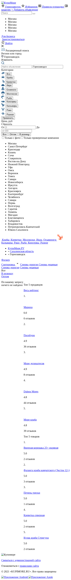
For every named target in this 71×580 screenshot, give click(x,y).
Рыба (23, 242)
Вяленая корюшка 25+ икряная (41, 447)
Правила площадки (53, 6)
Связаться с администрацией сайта (21, 560)
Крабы (5, 239)
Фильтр (5, 259)
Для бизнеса (8, 36)
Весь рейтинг (31, 290)
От (3, 127)
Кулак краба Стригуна (36, 537)
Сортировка (8, 264)
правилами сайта (29, 565)
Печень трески (32, 492)
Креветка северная (34, 515)
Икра (39, 239)
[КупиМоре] (8, 2)
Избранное (31, 6)
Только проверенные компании (41, 137)
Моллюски (29, 239)
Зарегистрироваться (13, 39)
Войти (9, 43)
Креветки (16, 239)
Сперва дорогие (29, 264)
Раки (16, 242)
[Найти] (34, 13)
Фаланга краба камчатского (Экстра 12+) (47, 470)
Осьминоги (50, 239)
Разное (44, 242)
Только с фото (12, 137)
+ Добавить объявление (24, 9)
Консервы (33, 242)
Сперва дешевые (48, 264)
